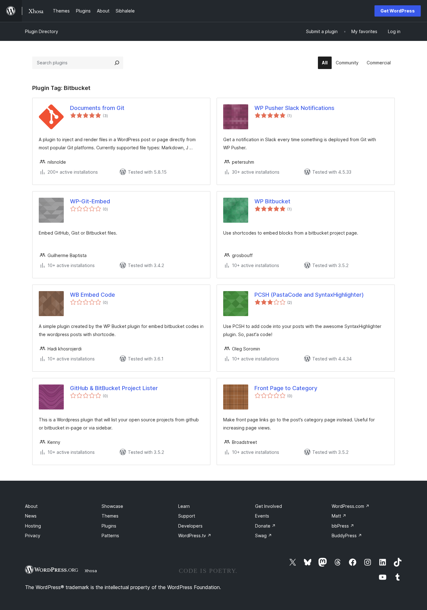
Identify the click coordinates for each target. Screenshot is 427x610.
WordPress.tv (194, 535)
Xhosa (91, 570)
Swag (263, 535)
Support (186, 515)
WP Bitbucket (272, 201)
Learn (184, 506)
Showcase (112, 506)
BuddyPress (347, 535)
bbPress (343, 525)
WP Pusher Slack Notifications (294, 108)
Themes (110, 515)
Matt (339, 515)
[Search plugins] (117, 63)
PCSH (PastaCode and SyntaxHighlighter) (309, 294)
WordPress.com (350, 506)
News (31, 515)
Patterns (110, 535)
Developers (190, 525)
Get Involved (268, 506)
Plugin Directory (41, 31)
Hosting (33, 525)
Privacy (32, 535)
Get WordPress (397, 10)
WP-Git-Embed (90, 201)
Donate (265, 525)
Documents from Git (97, 108)
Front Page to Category (285, 388)
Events (262, 515)
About (31, 506)
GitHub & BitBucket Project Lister (114, 388)
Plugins (109, 525)
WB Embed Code (92, 294)
